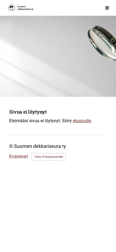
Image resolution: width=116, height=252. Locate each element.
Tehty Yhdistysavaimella (49, 156)
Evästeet (18, 156)
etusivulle (82, 120)
